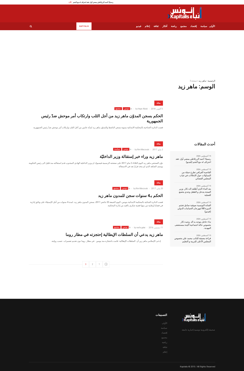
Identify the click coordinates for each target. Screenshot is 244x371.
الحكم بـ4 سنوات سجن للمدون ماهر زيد (130, 196)
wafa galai (141, 227)
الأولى (164, 323)
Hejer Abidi (143, 108)
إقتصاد (164, 332)
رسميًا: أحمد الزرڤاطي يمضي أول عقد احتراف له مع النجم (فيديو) (85, 2)
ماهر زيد (202, 80)
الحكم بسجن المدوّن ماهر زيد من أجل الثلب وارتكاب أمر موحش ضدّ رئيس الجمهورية (102, 118)
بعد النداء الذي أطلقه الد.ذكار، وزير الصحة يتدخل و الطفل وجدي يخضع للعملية (195, 192)
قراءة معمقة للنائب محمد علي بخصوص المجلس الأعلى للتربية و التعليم (192, 240)
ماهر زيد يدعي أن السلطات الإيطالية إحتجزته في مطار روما (114, 235)
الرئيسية (211, 80)
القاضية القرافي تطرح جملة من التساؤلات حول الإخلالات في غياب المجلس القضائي (195, 175)
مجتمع (118, 108)
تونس (126, 108)
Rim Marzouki (143, 149)
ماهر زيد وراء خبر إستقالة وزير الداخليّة (131, 157)
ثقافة (165, 347)
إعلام (165, 352)
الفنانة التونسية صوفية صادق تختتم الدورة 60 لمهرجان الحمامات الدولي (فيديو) (194, 208)
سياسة (117, 149)
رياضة (164, 342)
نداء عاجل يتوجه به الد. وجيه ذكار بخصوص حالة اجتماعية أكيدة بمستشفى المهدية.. (193, 225)
